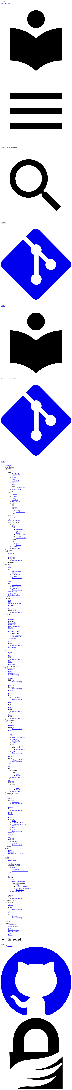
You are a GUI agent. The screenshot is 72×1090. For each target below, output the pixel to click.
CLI (9, 472)
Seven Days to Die (13, 633)
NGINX (10, 878)
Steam (10, 643)
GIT (9, 914)
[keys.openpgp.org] (36, 1088)
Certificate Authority (14, 866)
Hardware (7, 598)
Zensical (10, 946)
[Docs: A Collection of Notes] (36, 75)
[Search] (36, 221)
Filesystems (7, 564)
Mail (5, 650)
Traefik (10, 736)
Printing (6, 848)
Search (3, 222)
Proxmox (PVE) (13, 819)
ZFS (9, 583)
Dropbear (11, 727)
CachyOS (11, 800)
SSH (9, 768)
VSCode (14, 508)
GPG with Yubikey (14, 522)
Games (6, 616)
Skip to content (5, 3)
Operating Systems (10, 795)
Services (6, 859)
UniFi (10, 758)
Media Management (10, 668)
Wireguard (11, 782)
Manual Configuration (18, 883)
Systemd (10, 897)
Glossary (7, 923)
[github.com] (36, 1017)
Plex (9, 695)
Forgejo (10, 907)
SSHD (14, 772)
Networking (8, 722)
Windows (11, 839)
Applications (8, 468)
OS (13, 541)
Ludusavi (11, 621)
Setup (13, 528)
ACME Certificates (17, 748)
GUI (9, 493)
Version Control (9, 902)
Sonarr (10, 716)
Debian (10, 809)
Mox (9, 657)
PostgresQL (11, 559)
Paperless (11, 687)
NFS (9, 569)
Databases (7, 552)
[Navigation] (36, 146)
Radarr (10, 709)
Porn (9, 704)
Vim (13, 486)
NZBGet (11, 680)
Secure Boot (12, 610)
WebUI (10, 515)
